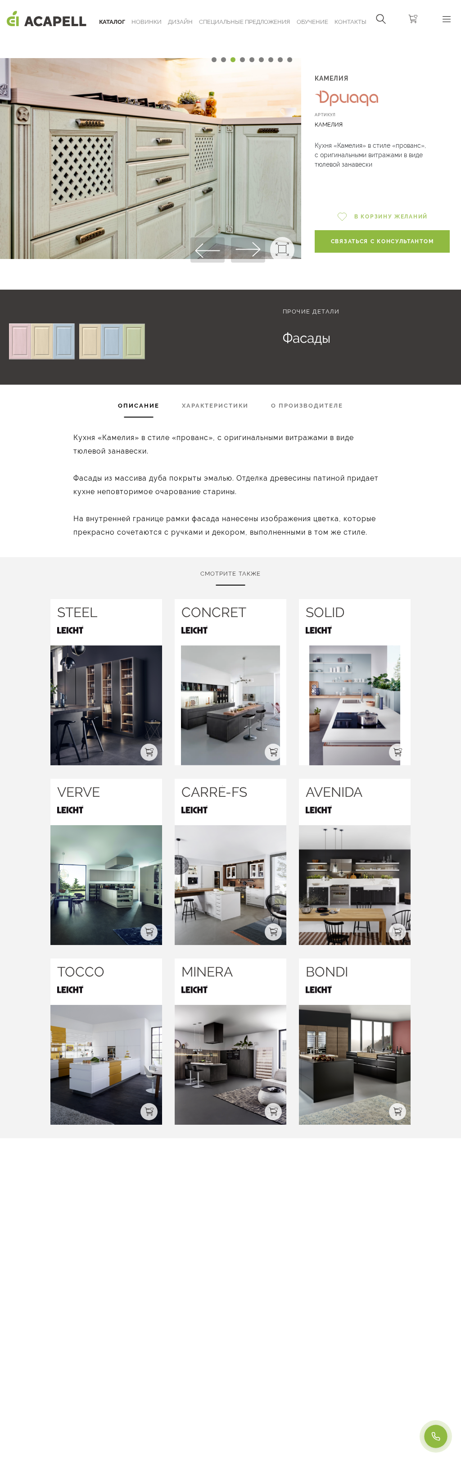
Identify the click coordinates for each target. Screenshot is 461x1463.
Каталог (112, 21)
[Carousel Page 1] (214, 59)
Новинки (146, 21)
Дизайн (180, 21)
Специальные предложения (244, 21)
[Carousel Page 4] (242, 59)
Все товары (67, 311)
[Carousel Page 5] (251, 59)
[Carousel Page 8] (280, 59)
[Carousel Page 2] (223, 59)
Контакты (350, 21)
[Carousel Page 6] (261, 59)
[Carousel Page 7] (270, 59)
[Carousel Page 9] (289, 59)
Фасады (306, 338)
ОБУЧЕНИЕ (312, 21)
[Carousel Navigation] (150, 41)
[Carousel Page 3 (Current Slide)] (232, 59)
